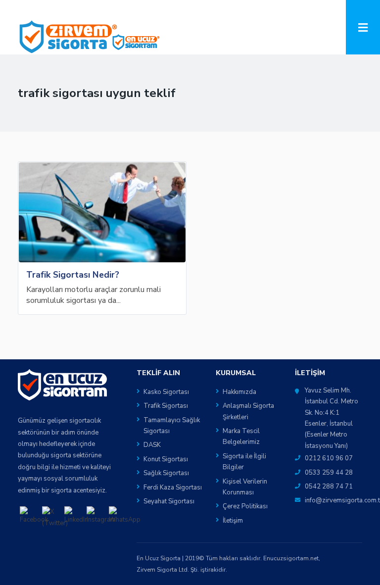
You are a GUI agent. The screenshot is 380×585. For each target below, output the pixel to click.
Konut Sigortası (165, 459)
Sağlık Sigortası (166, 473)
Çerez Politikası (245, 506)
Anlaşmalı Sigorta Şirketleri (248, 411)
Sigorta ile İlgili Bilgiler (244, 462)
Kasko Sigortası (166, 392)
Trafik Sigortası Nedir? (72, 275)
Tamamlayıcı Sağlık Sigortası (171, 426)
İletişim (233, 520)
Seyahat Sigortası (168, 501)
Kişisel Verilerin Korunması (245, 487)
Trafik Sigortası (165, 405)
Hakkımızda (239, 392)
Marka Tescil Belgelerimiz (241, 436)
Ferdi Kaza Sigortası (172, 487)
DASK (152, 444)
